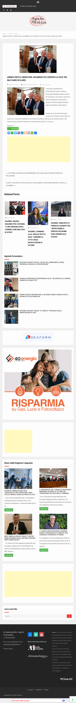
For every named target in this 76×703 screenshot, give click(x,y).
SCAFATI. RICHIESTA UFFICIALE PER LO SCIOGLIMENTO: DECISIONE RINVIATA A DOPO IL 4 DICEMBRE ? (36, 184)
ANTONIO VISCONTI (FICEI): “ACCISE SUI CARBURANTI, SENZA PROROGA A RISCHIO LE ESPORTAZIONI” (42, 263)
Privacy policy (8, 649)
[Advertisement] (38, 149)
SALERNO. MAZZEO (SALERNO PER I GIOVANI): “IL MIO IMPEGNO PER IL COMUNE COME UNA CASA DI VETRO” (15, 226)
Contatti (46, 689)
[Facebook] (4, 10)
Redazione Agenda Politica (30, 84)
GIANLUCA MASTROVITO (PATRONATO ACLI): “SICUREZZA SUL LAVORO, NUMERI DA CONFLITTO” (45, 279)
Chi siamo (30, 689)
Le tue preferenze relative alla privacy (46, 701)
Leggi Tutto (9, 510)
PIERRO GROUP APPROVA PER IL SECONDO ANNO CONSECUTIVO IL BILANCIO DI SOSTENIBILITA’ (44, 295)
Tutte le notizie (46, 84)
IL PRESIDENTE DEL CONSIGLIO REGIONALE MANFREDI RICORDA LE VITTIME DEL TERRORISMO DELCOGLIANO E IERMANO (55, 491)
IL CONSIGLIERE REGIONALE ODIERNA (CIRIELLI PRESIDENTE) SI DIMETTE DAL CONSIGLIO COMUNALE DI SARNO (53, 533)
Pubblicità (38, 689)
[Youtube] (10, 10)
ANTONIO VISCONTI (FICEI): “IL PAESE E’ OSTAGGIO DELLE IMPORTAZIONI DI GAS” (41, 312)
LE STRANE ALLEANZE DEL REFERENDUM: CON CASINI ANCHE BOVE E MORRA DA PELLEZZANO (34, 174)
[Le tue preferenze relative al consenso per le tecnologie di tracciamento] (73, 700)
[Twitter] (7, 10)
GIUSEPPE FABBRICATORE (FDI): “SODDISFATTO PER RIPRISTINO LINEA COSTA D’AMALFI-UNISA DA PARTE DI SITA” (19, 493)
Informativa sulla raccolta (20, 701)
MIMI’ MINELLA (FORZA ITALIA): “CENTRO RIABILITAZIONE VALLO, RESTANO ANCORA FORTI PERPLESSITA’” (19, 538)
